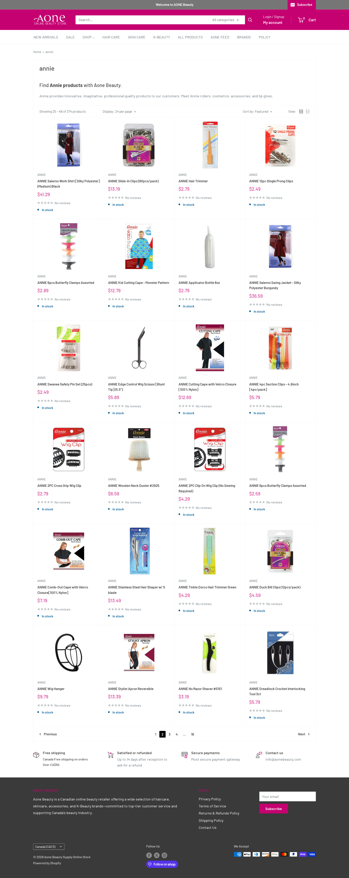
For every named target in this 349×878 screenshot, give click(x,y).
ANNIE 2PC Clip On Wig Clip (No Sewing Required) (207, 488)
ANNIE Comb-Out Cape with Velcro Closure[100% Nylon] (62, 589)
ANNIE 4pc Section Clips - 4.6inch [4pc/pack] (274, 386)
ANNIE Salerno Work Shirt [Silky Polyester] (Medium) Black (68, 183)
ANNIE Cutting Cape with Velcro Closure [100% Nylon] (207, 386)
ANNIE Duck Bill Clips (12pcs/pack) (274, 587)
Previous (50, 734)
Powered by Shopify (47, 863)
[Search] (250, 19)
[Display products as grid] (301, 111)
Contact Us (208, 827)
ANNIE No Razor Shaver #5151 (200, 689)
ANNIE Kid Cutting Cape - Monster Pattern (138, 282)
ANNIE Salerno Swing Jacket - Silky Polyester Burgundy (275, 285)
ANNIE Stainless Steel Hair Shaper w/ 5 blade (136, 589)
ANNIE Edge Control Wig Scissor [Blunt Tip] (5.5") (136, 386)
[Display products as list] (308, 111)
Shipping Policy (211, 820)
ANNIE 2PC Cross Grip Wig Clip (59, 485)
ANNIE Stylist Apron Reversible (130, 689)
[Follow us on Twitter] (157, 855)
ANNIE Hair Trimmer (193, 181)
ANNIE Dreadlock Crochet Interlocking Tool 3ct (277, 691)
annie (49, 52)
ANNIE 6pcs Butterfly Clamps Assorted (65, 282)
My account (272, 22)
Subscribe (304, 4)
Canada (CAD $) (45, 846)
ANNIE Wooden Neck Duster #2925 (133, 485)
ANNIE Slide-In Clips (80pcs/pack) (133, 181)
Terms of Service (212, 806)
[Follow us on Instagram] (164, 855)
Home (37, 52)
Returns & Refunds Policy (219, 813)
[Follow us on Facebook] (149, 855)
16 (192, 734)
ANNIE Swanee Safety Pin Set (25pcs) (64, 384)
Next (301, 734)
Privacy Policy (210, 799)
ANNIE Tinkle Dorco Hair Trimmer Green (207, 587)
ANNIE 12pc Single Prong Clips (271, 181)
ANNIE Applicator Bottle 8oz (199, 282)
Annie (41, 174)
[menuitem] (46, 36)
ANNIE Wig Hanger (50, 689)
